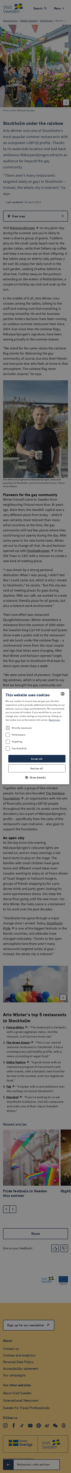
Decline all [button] (36, 768)
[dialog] (35, 736)
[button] (35, 777)
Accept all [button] (37, 758)
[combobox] (63, 694)
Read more (54, 720)
